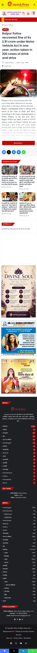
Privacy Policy (18, 638)
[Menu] (3, 5)
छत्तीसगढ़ (11, 25)
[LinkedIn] (14, 152)
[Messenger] (19, 152)
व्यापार (4, 456)
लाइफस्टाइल (7, 598)
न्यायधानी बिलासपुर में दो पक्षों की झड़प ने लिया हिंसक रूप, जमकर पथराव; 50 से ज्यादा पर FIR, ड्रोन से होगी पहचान (9, 181)
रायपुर (5, 559)
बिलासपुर (6, 556)
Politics (5, 476)
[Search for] (34, 5)
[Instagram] (22, 619)
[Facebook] (4, 152)
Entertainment (7, 473)
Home (5, 25)
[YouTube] (19, 619)
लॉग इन (22, 229)
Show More (18, 143)
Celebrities (7, 517)
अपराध (6, 553)
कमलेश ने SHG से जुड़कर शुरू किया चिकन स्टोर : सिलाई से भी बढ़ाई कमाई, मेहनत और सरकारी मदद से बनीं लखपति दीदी (27, 208)
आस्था (6, 582)
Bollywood (8, 514)
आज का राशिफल (7, 439)
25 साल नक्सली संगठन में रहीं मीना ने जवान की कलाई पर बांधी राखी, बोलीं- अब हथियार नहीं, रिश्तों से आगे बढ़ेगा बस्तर (27, 181)
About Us (9, 638)
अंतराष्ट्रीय (5, 449)
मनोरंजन (5, 446)
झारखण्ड (6, 588)
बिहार (5, 594)
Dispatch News (9, 62)
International (7, 479)
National (5, 453)
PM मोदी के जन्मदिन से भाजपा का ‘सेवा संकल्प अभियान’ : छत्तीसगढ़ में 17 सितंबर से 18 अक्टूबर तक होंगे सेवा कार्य (9, 207)
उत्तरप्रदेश (5, 459)
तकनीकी (5, 463)
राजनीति (5, 466)
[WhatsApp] (24, 152)
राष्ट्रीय (5, 429)
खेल (4, 436)
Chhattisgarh (7, 443)
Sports (5, 483)
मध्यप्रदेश (5, 433)
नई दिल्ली (6, 591)
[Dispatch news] (18, 4)
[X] (9, 152)
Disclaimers (27, 638)
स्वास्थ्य (6, 562)
